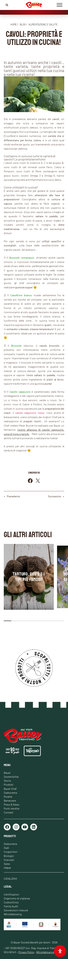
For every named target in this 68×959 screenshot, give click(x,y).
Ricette (8, 796)
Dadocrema (10, 792)
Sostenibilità (11, 776)
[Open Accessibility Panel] (60, 951)
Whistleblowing (13, 914)
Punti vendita (11, 808)
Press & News (11, 804)
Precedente (13, 496)
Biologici (9, 855)
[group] (29, 577)
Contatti (8, 812)
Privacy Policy (26, 952)
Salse (7, 863)
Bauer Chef (10, 788)
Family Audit (11, 906)
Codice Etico (11, 902)
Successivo (54, 496)
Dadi (6, 847)
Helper (7, 867)
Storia (7, 780)
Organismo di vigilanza (17, 898)
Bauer (7, 772)
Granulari (9, 859)
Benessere (10, 800)
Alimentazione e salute (43, 24)
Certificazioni (11, 894)
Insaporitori (11, 851)
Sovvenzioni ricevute (16, 910)
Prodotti (8, 784)
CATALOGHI (10, 878)
